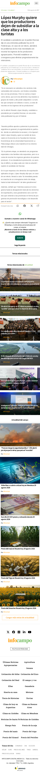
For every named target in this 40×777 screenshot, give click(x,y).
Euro (10, 750)
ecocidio (32, 746)
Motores (29, 692)
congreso (18, 746)
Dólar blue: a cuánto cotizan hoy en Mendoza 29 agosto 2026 (18, 486)
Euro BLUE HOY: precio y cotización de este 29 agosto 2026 (17, 518)
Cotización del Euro (29, 674)
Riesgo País (10, 725)
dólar (4, 750)
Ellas (10, 686)
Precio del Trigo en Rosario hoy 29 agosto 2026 (18, 578)
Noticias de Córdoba (29, 719)
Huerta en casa (10, 692)
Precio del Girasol (11, 737)
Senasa (29, 668)
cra (25, 746)
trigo (29, 750)
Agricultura (29, 662)
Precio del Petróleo (29, 737)
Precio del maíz (10, 731)
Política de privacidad (20, 649)
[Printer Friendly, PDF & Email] (38, 206)
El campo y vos (30, 680)
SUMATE (20, 238)
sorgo (18, 753)
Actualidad (11, 10)
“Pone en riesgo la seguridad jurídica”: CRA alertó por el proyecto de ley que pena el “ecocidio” (19, 449)
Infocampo (4, 10)
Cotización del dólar (10, 674)
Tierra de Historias (10, 698)
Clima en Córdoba (10, 713)
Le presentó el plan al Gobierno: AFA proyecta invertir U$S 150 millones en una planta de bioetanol (20, 282)
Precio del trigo (30, 731)
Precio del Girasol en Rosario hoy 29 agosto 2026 (18, 608)
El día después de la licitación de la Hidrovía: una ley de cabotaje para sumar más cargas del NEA (19, 357)
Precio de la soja (29, 725)
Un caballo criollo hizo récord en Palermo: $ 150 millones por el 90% (18, 332)
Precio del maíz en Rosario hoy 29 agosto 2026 (18, 548)
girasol (35, 750)
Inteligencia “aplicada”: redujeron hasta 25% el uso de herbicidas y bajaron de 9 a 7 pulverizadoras (19, 406)
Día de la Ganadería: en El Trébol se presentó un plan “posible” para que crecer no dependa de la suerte (20, 307)
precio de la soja (8, 753)
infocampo (6, 287)
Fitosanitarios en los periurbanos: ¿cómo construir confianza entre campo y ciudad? (19, 381)
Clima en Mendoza (29, 713)
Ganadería (29, 686)
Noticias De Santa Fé (10, 719)
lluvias (29, 698)
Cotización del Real (10, 680)
